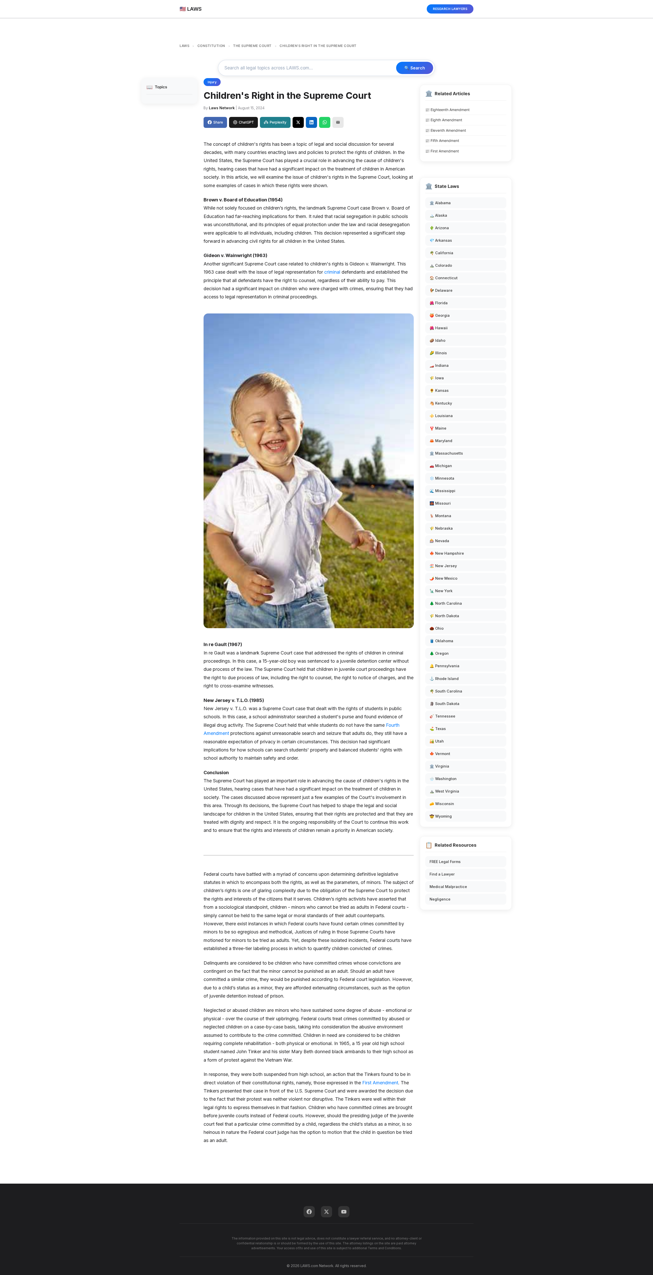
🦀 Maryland (441, 441)
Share (218, 122)
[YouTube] (343, 1211)
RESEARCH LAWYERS (450, 9)
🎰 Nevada (439, 541)
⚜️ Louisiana (441, 416)
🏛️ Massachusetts (446, 453)
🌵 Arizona (439, 228)
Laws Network (222, 108)
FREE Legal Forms (445, 861)
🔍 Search (414, 67)
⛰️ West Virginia (444, 791)
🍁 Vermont (440, 753)
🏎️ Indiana (439, 365)
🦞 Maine (438, 428)
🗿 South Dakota (444, 703)
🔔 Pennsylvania (444, 666)
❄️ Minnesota (442, 478)
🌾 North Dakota (444, 616)
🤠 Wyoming (441, 816)
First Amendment (380, 1082)
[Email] (338, 122)
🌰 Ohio (437, 628)
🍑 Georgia (440, 315)
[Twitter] (326, 1211)
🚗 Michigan (441, 466)
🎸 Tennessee (442, 716)
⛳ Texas (438, 728)
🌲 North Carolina (446, 603)
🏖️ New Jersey (443, 566)
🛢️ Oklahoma (441, 641)
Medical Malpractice (448, 886)
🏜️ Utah (437, 741)
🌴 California (441, 253)
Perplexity (278, 122)
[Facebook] (309, 1211)
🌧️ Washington (443, 778)
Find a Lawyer (442, 874)
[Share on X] (298, 122)
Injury (212, 82)
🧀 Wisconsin (442, 804)
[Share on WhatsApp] (324, 122)
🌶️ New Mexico (443, 578)
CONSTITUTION (211, 46)
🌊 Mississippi (442, 491)
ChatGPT (246, 122)
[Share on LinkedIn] (311, 122)
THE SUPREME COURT (252, 46)
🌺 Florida (439, 303)
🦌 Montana (440, 516)
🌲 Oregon (439, 653)
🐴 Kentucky (441, 403)
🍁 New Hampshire (447, 553)
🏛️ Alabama (440, 203)
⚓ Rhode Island (444, 678)
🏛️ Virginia (439, 766)
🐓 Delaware (441, 290)
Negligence (440, 899)
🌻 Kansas (439, 390)
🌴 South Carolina (446, 691)
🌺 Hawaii (439, 328)
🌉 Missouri (440, 503)
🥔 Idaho (437, 340)
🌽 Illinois (438, 353)
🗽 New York (441, 591)
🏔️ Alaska (438, 215)
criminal (332, 272)
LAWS (184, 46)
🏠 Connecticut (444, 278)
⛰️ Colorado (441, 265)
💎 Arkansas (441, 240)
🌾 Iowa (437, 378)
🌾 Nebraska (441, 528)
